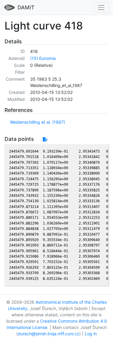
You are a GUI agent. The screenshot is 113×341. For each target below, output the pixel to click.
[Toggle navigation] (101, 7)
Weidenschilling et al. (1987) (37, 122)
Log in (91, 333)
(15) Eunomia (43, 58)
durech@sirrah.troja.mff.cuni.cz (48, 333)
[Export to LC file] (45, 139)
